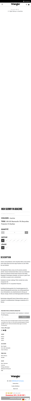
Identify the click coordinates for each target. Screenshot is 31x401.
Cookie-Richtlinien (15, 386)
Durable (2, 357)
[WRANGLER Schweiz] (15, 4)
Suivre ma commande (5, 347)
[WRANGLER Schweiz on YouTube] (3, 330)
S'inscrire (24, 317)
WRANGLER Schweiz (18, 381)
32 (2, 247)
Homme (2, 336)
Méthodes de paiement (6, 368)
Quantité (4, 229)
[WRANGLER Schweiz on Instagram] (5, 330)
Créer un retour (4, 349)
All (18, 9)
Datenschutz (15, 383)
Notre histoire (4, 355)
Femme (2, 338)
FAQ (2, 370)
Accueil (13, 9)
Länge (3, 244)
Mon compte (3, 346)
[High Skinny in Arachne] (15, 35)
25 (2, 240)
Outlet (2, 340)
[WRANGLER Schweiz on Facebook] (2, 330)
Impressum (15, 388)
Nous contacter (4, 363)
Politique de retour (5, 366)
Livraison (3, 365)
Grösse (4, 237)
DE (25, 399)
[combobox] (25, 399)
